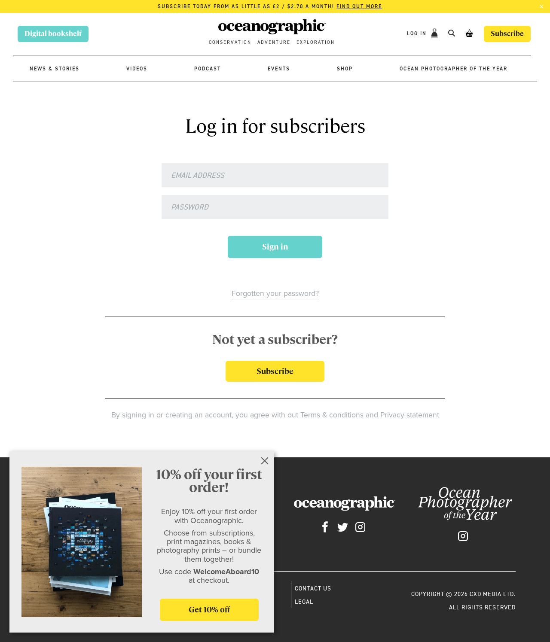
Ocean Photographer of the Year (453, 68)
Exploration (315, 42)
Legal (304, 601)
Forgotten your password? (275, 293)
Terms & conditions (332, 414)
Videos (136, 68)
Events (279, 68)
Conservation (230, 42)
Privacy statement (409, 414)
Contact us (313, 588)
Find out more (359, 6)
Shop (345, 68)
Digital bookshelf (53, 33)
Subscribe (507, 33)
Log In (418, 33)
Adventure (273, 42)
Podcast (207, 68)
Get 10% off (209, 610)
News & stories (54, 68)
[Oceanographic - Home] (272, 28)
